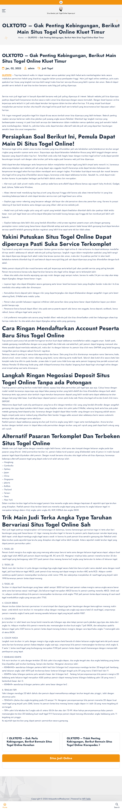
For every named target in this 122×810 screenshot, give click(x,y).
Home (21, 37)
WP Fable (86, 798)
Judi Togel (47, 68)
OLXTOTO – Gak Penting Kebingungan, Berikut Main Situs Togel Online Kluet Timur (66, 37)
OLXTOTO (7, 75)
